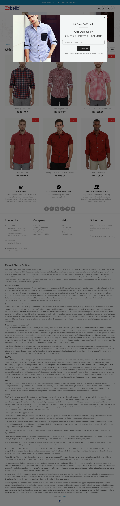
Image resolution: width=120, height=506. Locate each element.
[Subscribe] (83, 48)
